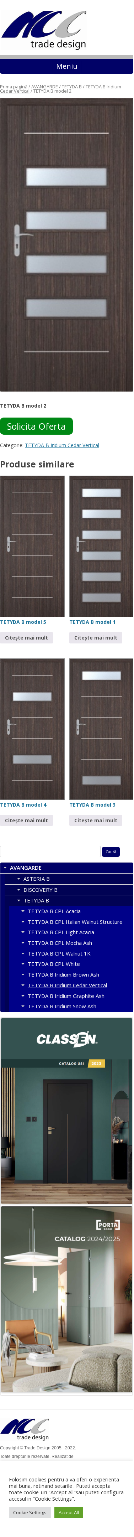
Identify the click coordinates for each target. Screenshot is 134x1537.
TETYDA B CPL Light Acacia (61, 932)
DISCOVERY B (40, 889)
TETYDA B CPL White (54, 963)
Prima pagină (13, 86)
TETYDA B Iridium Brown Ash (63, 974)
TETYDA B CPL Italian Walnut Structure (75, 921)
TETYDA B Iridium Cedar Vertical (62, 445)
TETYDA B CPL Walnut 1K (59, 953)
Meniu (66, 66)
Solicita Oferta (36, 426)
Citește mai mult (26, 637)
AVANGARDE (44, 86)
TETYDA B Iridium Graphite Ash (66, 995)
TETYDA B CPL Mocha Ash (60, 942)
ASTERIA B (36, 878)
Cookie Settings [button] (30, 1512)
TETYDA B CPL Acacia (54, 911)
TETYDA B (72, 86)
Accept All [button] (69, 1512)
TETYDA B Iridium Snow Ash (62, 1006)
